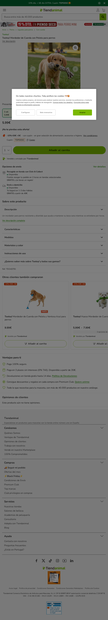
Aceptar (82, 112)
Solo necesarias (46, 112)
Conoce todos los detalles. (63, 102)
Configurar (25, 112)
